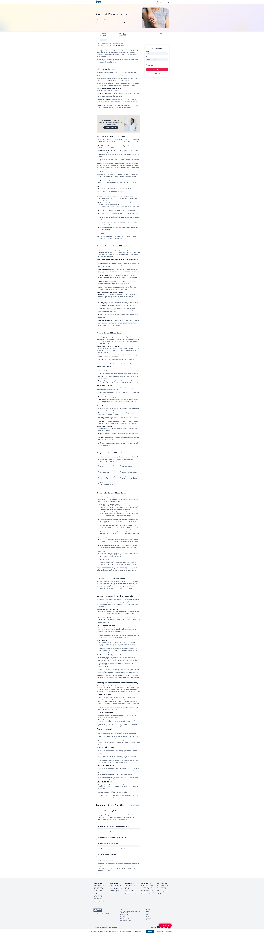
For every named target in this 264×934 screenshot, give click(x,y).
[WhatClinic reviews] (161, 34)
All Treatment (108, 2)
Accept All (150, 931)
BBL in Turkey (128, 888)
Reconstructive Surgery (118, 43)
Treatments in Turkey (106, 43)
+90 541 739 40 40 (126, 918)
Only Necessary (159, 931)
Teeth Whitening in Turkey (147, 890)
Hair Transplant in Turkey (162, 885)
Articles (133, 2)
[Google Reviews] (141, 34)
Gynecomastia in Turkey (115, 891)
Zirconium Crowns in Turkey (147, 892)
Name (148, 51)
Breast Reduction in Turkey (116, 888)
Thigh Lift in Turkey (129, 892)
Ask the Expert (136, 805)
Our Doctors (140, 2)
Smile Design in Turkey (146, 888)
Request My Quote (157, 69)
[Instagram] (158, 927)
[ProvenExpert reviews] (122, 34)
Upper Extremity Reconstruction (104, 45)
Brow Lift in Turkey (98, 887)
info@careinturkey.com (124, 916)
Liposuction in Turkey (130, 885)
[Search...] (168, 2)
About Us (117, 2)
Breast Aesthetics (114, 883)
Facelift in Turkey (98, 890)
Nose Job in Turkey (98, 895)
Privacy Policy (96, 927)
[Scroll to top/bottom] (96, 40)
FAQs (109, 40)
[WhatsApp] (157, 2)
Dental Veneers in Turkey (146, 893)
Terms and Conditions (104, 927)
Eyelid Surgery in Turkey (99, 888)
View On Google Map (124, 914)
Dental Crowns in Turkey (146, 887)
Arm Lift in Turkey (129, 890)
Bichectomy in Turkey (99, 900)
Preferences (169, 931)
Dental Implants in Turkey (147, 885)
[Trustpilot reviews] (103, 34)
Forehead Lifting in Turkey (100, 901)
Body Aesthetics (129, 883)
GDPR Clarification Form (113, 927)
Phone (148, 56)
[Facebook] (162, 927)
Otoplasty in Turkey (98, 896)
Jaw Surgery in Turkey (99, 885)
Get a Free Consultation (110, 127)
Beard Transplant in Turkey (163, 887)
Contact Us (148, 2)
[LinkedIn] (165, 927)
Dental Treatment (146, 883)
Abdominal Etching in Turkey (132, 893)
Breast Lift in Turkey (114, 890)
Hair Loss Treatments (162, 883)
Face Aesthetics (98, 883)
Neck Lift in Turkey (98, 898)
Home (98, 43)
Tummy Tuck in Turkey (130, 887)
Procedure (103, 40)
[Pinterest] (169, 927)
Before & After (124, 2)
